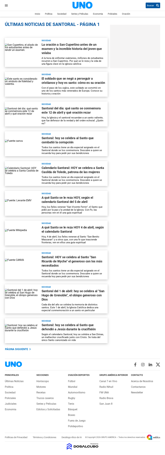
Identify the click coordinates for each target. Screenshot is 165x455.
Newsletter (137, 392)
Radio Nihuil (106, 386)
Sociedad (61, 14)
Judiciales (10, 403)
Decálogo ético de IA (72, 437)
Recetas (40, 392)
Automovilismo (76, 392)
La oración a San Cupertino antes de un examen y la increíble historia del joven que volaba (72, 49)
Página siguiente (16, 349)
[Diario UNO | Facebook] (135, 365)
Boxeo (71, 415)
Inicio (37, 14)
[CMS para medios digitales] (82, 446)
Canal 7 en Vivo (108, 381)
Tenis (71, 403)
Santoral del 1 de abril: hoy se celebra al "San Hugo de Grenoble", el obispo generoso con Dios (73, 295)
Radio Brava (106, 398)
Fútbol (71, 381)
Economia (98, 14)
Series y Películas (79, 14)
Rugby (71, 398)
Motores (41, 386)
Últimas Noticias (14, 381)
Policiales (112, 14)
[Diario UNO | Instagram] (143, 365)
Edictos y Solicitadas (48, 409)
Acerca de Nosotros (142, 381)
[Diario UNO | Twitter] (158, 365)
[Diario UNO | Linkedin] (150, 365)
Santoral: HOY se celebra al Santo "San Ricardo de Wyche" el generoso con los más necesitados (72, 261)
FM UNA (104, 392)
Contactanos (138, 386)
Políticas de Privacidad (16, 437)
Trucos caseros (45, 398)
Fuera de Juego (77, 420)
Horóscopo (42, 381)
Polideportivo (75, 426)
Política (48, 14)
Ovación (126, 14)
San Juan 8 (105, 403)
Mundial (72, 386)
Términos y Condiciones (45, 437)
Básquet (72, 409)
